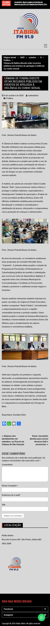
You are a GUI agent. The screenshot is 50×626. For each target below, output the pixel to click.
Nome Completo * (10, 486)
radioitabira (33, 95)
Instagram (8, 615)
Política (9, 98)
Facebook (8, 609)
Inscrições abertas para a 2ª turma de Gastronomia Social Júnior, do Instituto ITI (30, 3)
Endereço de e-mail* (11, 495)
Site (3, 505)
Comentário (7, 465)
